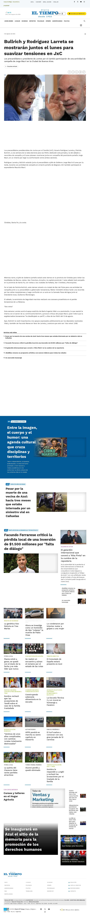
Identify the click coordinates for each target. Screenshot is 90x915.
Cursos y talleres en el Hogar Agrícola (14, 796)
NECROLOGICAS (8, 894)
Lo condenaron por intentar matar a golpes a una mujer (55, 626)
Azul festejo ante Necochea (72, 846)
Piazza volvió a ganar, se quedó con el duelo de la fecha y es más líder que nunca (12, 664)
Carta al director (75, 885)
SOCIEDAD (25, 21)
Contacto (73, 891)
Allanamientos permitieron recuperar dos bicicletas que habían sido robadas (73, 809)
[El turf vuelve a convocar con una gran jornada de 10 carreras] (55, 722)
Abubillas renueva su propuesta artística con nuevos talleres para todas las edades (36, 353)
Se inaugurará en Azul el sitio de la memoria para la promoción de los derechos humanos (23, 839)
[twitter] (77, 2)
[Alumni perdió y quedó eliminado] (34, 757)
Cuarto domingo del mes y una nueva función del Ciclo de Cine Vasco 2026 (73, 796)
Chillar (55, 2)
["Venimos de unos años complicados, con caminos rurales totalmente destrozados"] (13, 722)
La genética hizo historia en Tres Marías (11, 626)
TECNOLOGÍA (29, 891)
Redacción (73, 882)
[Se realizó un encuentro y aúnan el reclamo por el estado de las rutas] (34, 648)
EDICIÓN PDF (50, 891)
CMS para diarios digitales (72, 909)
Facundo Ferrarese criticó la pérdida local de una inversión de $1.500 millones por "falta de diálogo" (41, 343)
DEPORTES (32, 21)
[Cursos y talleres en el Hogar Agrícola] (47, 798)
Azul (32, 2)
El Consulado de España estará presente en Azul (54, 661)
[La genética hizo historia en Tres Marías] (13, 613)
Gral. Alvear (47, 2)
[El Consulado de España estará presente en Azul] (55, 648)
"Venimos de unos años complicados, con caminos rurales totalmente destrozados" (13, 739)
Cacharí (38, 2)
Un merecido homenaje (13, 358)
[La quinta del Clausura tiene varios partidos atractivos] (13, 757)
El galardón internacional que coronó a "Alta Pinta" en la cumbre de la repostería (34, 348)
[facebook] (74, 2)
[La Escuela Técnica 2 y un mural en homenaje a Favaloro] (55, 682)
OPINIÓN (48, 21)
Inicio (5, 882)
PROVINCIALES (50, 888)
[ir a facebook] (41, 909)
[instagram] (84, 2)
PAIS (5, 891)
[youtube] (81, 2)
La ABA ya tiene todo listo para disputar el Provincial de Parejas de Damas (73, 823)
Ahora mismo (8, 21)
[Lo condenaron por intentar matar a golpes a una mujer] (55, 613)
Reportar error (75, 888)
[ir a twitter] (45, 909)
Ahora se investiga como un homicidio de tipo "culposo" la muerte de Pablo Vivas (34, 630)
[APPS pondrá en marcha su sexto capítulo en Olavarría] (34, 722)
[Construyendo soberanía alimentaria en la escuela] (34, 682)
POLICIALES (40, 21)
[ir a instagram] (45, 912)
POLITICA (66, 21)
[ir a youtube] (49, 909)
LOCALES (17, 21)
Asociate (77, 13)
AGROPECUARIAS (57, 21)
